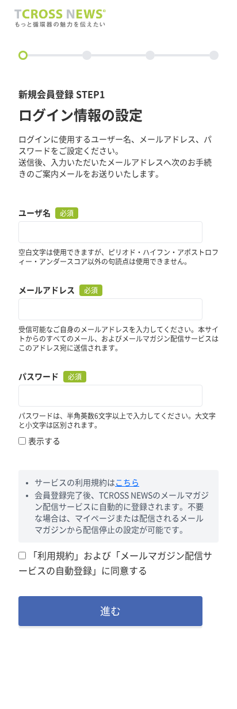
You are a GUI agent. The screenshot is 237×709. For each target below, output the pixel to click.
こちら (127, 483)
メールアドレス (46, 290)
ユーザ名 (34, 213)
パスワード (38, 377)
